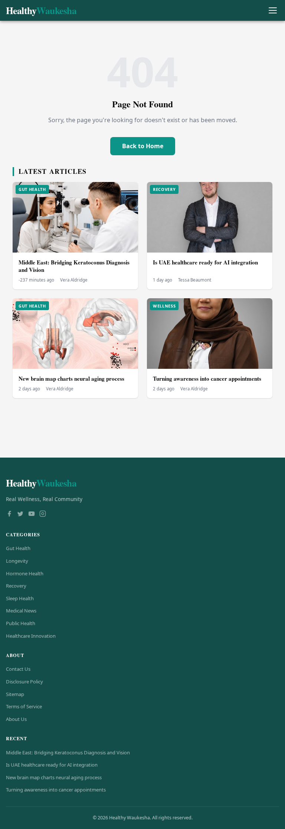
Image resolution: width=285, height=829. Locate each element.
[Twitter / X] (20, 514)
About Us (16, 719)
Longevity (17, 560)
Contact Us (18, 669)
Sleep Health (20, 598)
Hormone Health (24, 573)
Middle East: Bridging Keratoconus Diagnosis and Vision (74, 266)
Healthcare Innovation (31, 636)
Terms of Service (24, 706)
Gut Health (18, 548)
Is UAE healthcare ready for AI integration (205, 262)
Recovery (16, 585)
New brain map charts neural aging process (71, 378)
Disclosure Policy (24, 681)
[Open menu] (272, 10)
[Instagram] (42, 514)
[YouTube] (31, 514)
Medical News (21, 610)
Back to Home (142, 146)
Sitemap (15, 694)
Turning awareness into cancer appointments (207, 378)
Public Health (20, 623)
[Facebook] (9, 514)
